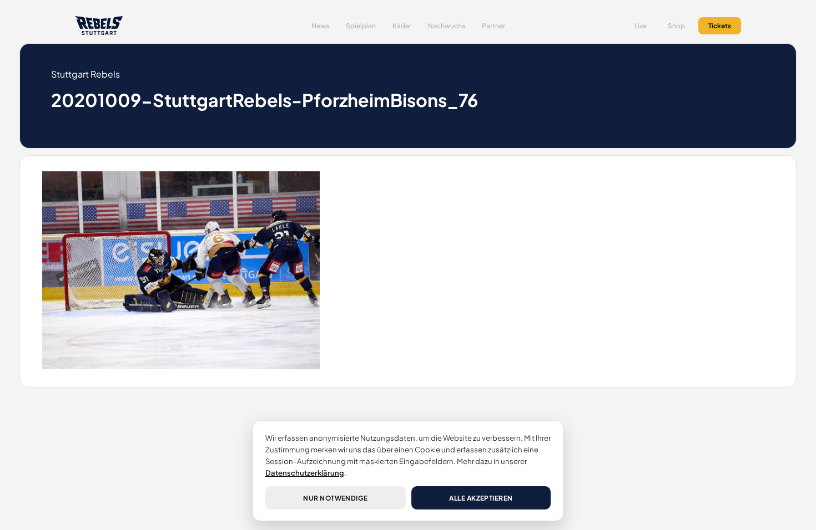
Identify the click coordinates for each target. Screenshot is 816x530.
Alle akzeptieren (481, 498)
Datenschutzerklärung (304, 472)
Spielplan (361, 26)
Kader (401, 26)
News (320, 26)
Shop (676, 26)
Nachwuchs (446, 26)
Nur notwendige (335, 498)
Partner (493, 26)
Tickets (719, 26)
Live (640, 26)
